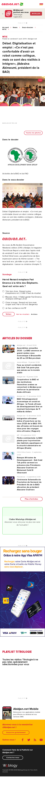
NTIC (4, 29)
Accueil (5, 27)
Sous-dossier (27, 27)
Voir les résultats (22, 314)
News (15, 27)
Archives (34, 314)
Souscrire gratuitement (16, 732)
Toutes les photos (33, 133)
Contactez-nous (12, 758)
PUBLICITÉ (22, 23)
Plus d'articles (31, 499)
